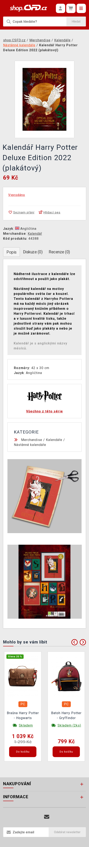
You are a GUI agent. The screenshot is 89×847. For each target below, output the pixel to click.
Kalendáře (54, 440)
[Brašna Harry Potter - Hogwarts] (22, 676)
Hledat (76, 21)
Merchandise (31, 440)
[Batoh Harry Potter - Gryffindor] (66, 676)
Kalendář (35, 234)
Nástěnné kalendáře (30, 445)
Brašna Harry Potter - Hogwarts (23, 715)
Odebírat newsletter (67, 832)
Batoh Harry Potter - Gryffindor (66, 715)
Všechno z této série (44, 411)
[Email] (46, 817)
